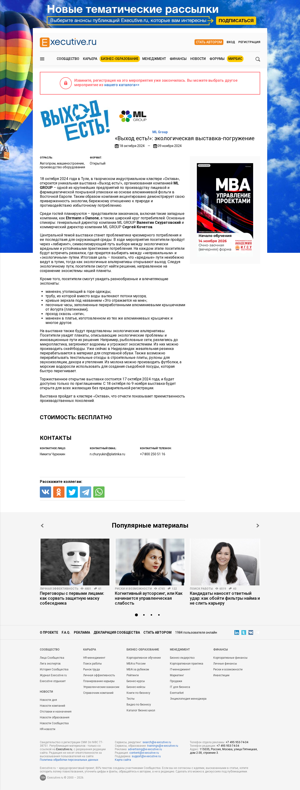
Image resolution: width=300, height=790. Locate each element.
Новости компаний (52, 705)
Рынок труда (91, 669)
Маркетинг (177, 675)
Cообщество (50, 649)
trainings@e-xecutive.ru (162, 745)
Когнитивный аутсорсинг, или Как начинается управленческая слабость (149, 598)
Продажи (176, 681)
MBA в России (136, 663)
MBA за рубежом (138, 669)
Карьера (90, 59)
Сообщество (68, 59)
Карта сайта (123, 759)
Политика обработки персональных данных (69, 759)
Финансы (178, 59)
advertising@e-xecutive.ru (145, 749)
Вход (231, 42)
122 (174, 588)
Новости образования (54, 717)
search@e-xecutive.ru (156, 742)
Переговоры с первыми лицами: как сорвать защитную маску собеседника (72, 598)
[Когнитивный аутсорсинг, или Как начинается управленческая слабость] (150, 562)
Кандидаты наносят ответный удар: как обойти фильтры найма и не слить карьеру (225, 598)
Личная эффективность (59, 588)
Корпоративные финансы (230, 657)
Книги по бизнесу (138, 692)
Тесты (131, 698)
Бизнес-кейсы (136, 687)
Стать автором (209, 42)
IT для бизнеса (180, 687)
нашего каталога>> (121, 85)
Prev (42, 525)
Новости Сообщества (54, 723)
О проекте (49, 632)
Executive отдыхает (53, 681)
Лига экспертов (50, 663)
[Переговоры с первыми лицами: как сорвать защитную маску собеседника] (75, 562)
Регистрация (249, 42)
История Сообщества (54, 669)
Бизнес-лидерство (182, 657)
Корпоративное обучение (144, 657)
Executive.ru (64, 749)
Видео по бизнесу (139, 704)
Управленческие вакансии (101, 687)
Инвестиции (221, 675)
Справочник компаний (98, 692)
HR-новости (47, 729)
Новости (198, 59)
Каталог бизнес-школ (141, 710)
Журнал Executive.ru (53, 675)
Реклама (82, 632)
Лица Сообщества (52, 657)
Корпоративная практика (186, 663)
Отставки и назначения (55, 711)
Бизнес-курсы (136, 681)
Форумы (217, 59)
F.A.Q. (66, 632)
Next (257, 525)
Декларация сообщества (117, 632)
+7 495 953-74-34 (237, 742)
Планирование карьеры (99, 681)
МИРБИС (235, 59)
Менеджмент (154, 59)
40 (234, 588)
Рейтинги (133, 675)
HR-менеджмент (94, 657)
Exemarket (177, 692)
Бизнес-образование (120, 59)
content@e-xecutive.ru (144, 752)
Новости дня (48, 700)
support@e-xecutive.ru (146, 756)
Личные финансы (225, 663)
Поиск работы (201, 588)
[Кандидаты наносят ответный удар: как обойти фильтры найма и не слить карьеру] (225, 562)
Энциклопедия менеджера (188, 698)
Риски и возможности (133, 588)
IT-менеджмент (180, 669)
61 (99, 588)
